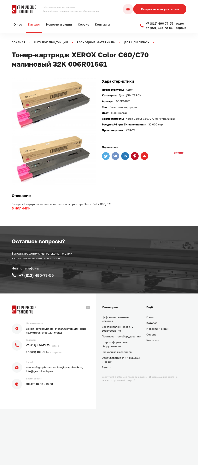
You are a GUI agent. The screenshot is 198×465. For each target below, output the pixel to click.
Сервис (83, 24)
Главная (19, 42)
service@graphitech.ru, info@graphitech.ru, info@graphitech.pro (54, 369)
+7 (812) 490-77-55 (38, 345)
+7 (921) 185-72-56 (37, 351)
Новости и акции (59, 24)
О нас (18, 24)
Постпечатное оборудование (121, 336)
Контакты (102, 24)
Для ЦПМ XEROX (136, 42)
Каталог (34, 24)
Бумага (106, 367)
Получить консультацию (160, 9)
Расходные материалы (96, 42)
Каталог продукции (51, 42)
